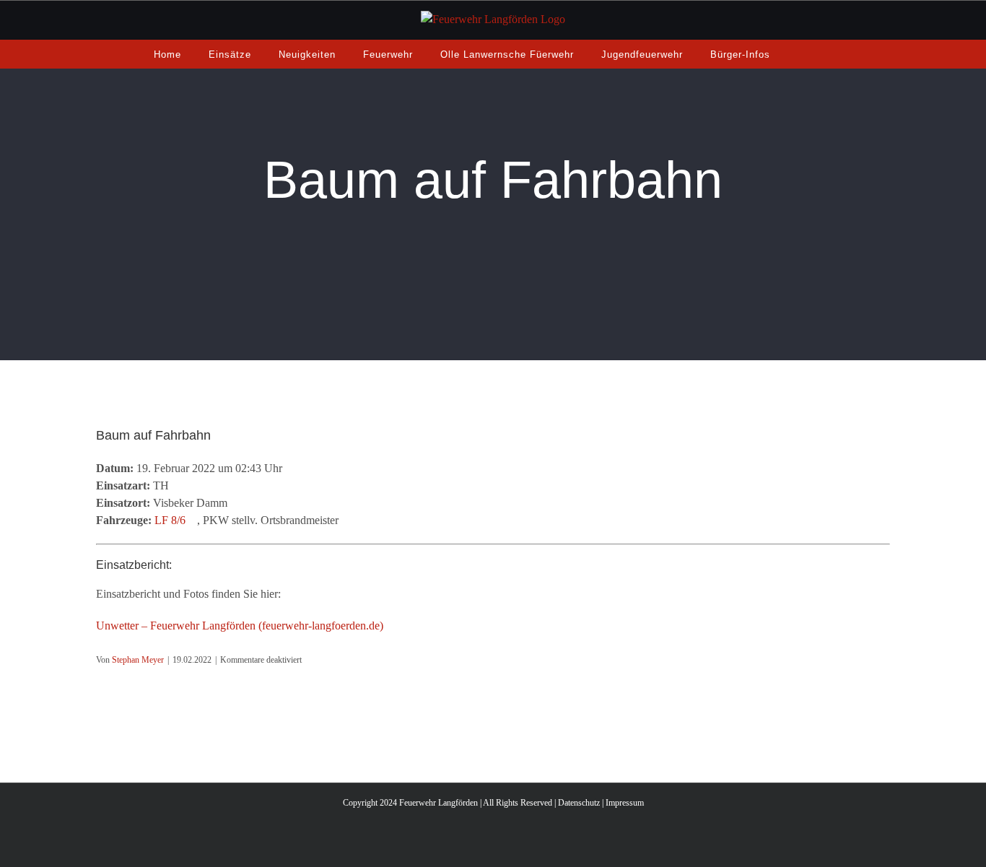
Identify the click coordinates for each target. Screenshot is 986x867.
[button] (802, 54)
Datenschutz (579, 803)
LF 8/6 (170, 520)
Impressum (625, 803)
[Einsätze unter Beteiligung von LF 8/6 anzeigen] (192, 520)
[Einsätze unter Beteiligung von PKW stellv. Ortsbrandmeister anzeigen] (345, 520)
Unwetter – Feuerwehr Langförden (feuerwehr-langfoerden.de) (239, 625)
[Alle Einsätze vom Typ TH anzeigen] (176, 486)
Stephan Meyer (138, 660)
